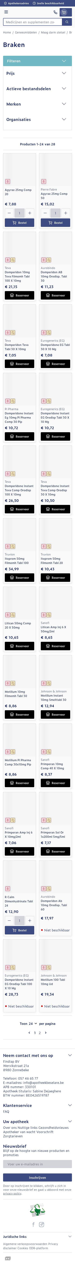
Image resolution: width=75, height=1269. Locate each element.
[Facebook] (33, 1224)
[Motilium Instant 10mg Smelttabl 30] (55, 671)
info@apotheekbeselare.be (43, 1082)
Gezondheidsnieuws (53, 1127)
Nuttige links (28, 1127)
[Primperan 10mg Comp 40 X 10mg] (55, 740)
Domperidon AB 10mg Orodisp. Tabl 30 (54, 276)
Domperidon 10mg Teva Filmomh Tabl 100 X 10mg (17, 276)
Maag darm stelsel (53, 32)
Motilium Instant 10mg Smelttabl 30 (53, 697)
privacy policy (12, 1193)
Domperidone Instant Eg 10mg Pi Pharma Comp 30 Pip (19, 417)
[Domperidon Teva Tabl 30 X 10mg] (19, 321)
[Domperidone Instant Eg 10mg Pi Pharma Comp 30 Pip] (19, 389)
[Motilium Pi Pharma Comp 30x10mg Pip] (19, 740)
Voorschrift (44, 1131)
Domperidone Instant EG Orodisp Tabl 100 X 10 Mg (19, 984)
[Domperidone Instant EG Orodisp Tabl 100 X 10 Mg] (19, 955)
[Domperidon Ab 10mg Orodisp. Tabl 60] (55, 877)
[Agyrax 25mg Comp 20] (19, 169)
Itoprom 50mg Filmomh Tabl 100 (17, 560)
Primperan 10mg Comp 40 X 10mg (52, 766)
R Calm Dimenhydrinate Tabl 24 (19, 901)
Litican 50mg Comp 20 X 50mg (18, 625)
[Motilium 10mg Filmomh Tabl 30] (19, 671)
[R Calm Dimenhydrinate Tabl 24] (19, 877)
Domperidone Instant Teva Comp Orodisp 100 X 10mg (19, 490)
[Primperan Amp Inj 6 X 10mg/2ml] (19, 808)
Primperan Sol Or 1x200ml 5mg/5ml (53, 834)
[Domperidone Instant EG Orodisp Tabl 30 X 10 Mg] (55, 389)
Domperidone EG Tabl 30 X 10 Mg (55, 347)
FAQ (6, 1111)
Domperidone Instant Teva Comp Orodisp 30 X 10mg (55, 490)
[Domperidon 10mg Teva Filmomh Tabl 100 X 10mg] (19, 248)
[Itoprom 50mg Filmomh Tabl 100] (19, 534)
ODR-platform (38, 1248)
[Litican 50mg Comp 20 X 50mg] (19, 603)
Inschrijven (37, 1177)
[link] (30, 1032)
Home (7, 32)
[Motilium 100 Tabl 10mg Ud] (55, 955)
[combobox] (32, 22)
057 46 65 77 (28, 1078)
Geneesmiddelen (26, 32)
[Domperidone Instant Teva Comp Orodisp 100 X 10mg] (19, 462)
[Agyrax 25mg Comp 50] (55, 169)
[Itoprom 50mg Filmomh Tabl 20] (55, 534)
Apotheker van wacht (19, 1131)
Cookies (23, 1248)
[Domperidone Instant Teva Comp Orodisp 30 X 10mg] (55, 462)
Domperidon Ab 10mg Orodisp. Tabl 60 (54, 905)
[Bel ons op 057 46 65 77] (55, 12)
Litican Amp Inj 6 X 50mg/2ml (53, 629)
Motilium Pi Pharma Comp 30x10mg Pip (18, 762)
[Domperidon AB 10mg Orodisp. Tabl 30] (55, 248)
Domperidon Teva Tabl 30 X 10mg (16, 347)
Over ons (10, 1127)
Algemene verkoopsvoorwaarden (25, 1244)
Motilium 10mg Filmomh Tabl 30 (16, 693)
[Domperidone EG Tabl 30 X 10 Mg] (55, 321)
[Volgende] (45, 1032)
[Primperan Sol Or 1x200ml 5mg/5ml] (55, 808)
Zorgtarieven (13, 1136)
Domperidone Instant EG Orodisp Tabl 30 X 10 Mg (55, 417)
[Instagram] (41, 1224)
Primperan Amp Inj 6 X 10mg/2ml (18, 834)
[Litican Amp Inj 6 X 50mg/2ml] (55, 603)
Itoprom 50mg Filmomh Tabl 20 (52, 560)
